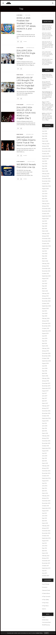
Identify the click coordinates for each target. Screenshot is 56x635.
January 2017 (45, 408)
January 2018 (45, 381)
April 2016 (44, 430)
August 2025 (45, 158)
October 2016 (45, 416)
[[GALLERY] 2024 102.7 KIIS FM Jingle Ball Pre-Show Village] (7, 59)
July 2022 (44, 251)
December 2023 (46, 208)
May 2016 (44, 428)
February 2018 (45, 378)
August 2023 (45, 218)
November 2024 (46, 181)
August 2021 (45, 278)
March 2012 (45, 553)
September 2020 (46, 306)
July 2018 (44, 366)
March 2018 (45, 376)
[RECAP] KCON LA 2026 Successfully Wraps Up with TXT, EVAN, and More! (47, 27)
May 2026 (44, 136)
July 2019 (44, 336)
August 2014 (45, 480)
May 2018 (44, 371)
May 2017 (44, 398)
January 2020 (45, 321)
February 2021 (45, 293)
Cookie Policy (39, 633)
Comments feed (46, 622)
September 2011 (46, 568)
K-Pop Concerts (20, 161)
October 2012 (45, 535)
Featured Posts (46, 590)
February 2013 (45, 525)
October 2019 (45, 328)
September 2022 (46, 246)
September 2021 (46, 276)
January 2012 (45, 558)
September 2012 (46, 538)
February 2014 (45, 495)
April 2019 (44, 343)
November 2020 (46, 301)
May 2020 (44, 316)
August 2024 (45, 188)
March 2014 (45, 493)
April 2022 (44, 258)
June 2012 (44, 545)
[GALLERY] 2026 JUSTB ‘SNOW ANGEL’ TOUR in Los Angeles (47, 76)
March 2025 (45, 171)
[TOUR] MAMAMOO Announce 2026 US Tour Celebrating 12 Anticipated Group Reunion (47, 96)
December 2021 (46, 268)
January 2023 (45, 236)
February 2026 (45, 143)
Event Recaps (20, 74)
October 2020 (45, 303)
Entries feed (45, 620)
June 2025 (44, 163)
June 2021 (44, 283)
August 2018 (45, 363)
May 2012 (44, 548)
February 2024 (45, 203)
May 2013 (44, 518)
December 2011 (46, 560)
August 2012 (45, 540)
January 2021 (45, 296)
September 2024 (46, 186)
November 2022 (46, 241)
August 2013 (45, 510)
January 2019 (45, 351)
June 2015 (44, 455)
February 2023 (45, 233)
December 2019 (46, 323)
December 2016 (46, 411)
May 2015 (44, 458)
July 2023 (44, 221)
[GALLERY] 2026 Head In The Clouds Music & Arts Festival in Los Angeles (47, 54)
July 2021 (44, 281)
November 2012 (46, 533)
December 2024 (46, 178)
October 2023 (45, 213)
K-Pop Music (45, 602)
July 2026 (44, 131)
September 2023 (46, 216)
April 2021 (44, 288)
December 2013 (46, 500)
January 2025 (45, 176)
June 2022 (44, 253)
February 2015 (45, 465)
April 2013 (44, 520)
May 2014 (44, 488)
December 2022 (46, 238)
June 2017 (44, 396)
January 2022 (45, 266)
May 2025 (44, 166)
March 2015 (45, 463)
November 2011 (46, 563)
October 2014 (45, 475)
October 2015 (45, 445)
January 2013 (45, 528)
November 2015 (46, 443)
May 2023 (44, 226)
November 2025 (46, 151)
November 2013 (46, 503)
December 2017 (46, 383)
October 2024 (45, 183)
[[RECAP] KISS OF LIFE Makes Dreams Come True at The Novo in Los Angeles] (7, 145)
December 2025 (46, 148)
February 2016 (45, 435)
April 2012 (44, 550)
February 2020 (46, 318)
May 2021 (44, 286)
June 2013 (44, 515)
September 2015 (46, 448)
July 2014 (44, 483)
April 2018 (44, 373)
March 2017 (45, 403)
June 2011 (44, 573)
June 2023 (44, 223)
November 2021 (46, 271)
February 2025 (45, 173)
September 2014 (46, 478)
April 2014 (44, 490)
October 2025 (45, 153)
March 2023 (45, 231)
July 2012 (44, 543)
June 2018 (44, 368)
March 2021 (45, 291)
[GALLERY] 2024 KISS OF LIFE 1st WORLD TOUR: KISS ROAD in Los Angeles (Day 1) (26, 112)
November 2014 (46, 473)
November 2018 (46, 356)
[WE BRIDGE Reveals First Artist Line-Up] (7, 171)
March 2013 (45, 523)
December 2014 (46, 470)
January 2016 (45, 438)
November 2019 (46, 326)
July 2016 (44, 423)
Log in (43, 617)
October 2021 (45, 273)
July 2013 (44, 513)
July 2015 (44, 453)
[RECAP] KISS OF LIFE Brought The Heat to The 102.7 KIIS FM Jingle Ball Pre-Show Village (25, 83)
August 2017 (45, 391)
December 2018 (46, 353)
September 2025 (46, 156)
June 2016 (44, 425)
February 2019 (45, 348)
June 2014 (44, 485)
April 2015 (44, 460)
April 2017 (44, 401)
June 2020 (44, 313)
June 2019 (44, 338)
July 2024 (44, 191)
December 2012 (46, 530)
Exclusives (44, 587)
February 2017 (45, 406)
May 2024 (44, 196)
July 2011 (44, 570)
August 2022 (45, 248)
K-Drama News (46, 593)
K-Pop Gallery (20, 47)
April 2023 (44, 228)
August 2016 (45, 420)
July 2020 (44, 311)
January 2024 (45, 206)
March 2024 (45, 201)
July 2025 (44, 161)
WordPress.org (46, 625)
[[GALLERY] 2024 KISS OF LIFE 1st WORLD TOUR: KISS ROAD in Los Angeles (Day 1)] (7, 117)
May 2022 (44, 256)
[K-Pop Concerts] (8, 3)
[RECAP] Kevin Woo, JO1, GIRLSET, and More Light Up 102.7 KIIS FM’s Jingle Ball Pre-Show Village (47, 117)
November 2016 (46, 413)
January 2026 (45, 146)
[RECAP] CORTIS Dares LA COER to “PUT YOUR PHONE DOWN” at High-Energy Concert (47, 35)
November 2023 (46, 211)
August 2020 (45, 308)
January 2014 (45, 498)
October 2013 (45, 505)
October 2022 (45, 243)
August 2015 (45, 450)
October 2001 (45, 575)
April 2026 (44, 138)
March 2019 (45, 346)
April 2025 (44, 168)
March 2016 (45, 433)
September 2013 (46, 508)
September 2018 (46, 361)
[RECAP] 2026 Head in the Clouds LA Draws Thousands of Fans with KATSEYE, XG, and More (47, 62)
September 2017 (46, 388)
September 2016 (46, 418)
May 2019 (44, 341)
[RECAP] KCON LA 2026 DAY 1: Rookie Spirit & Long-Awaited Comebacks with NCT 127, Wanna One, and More (47, 45)
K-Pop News (19, 15)
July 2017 (44, 393)
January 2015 (45, 468)
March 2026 (45, 141)
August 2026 (45, 128)
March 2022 (45, 261)
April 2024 (44, 198)
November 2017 (46, 386)
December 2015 (46, 440)
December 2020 (46, 298)
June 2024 (44, 193)
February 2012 (45, 555)
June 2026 (44, 133)
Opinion (44, 609)
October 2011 (45, 565)
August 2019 (45, 333)
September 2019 (46, 331)
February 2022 (45, 263)
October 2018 (45, 358)
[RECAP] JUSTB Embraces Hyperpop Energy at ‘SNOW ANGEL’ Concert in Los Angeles (47, 85)
